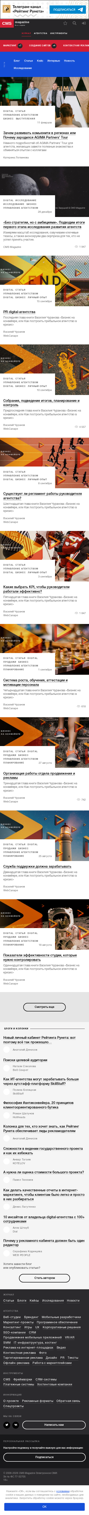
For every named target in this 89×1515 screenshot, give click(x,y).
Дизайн (51, 1357)
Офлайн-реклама (16, 1363)
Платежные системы (18, 1384)
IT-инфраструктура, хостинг (35, 1342)
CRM (32, 1332)
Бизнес (8, 119)
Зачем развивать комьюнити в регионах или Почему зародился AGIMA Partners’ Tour (39, 135)
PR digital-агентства (19, 312)
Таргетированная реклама (23, 1357)
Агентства (40, 33)
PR (62, 1357)
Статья (20, 111)
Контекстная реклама (19, 1352)
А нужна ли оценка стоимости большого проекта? (43, 1172)
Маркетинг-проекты (18, 1322)
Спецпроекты (13, 1406)
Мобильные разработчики (61, 1317)
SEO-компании (14, 1332)
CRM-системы (46, 1379)
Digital (8, 111)
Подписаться (44, 1457)
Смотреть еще (44, 1007)
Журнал (26, 33)
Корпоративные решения (62, 1327)
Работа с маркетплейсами (52, 1363)
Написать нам (54, 1424)
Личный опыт (37, 297)
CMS (6, 1379)
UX (37, 1327)
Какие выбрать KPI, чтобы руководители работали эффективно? (36, 589)
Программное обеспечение (57, 1322)
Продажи (9, 662)
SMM (7, 1342)
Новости (73, 1300)
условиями (63, 1491)
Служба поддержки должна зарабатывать (37, 866)
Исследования (53, 1300)
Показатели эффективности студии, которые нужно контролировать (40, 957)
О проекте (11, 1401)
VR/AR (69, 1337)
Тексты (73, 1357)
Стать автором (44, 1278)
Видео (61, 1347)
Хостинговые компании (54, 1384)
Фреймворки (23, 1379)
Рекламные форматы (37, 1401)
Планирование (13, 669)
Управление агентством (20, 115)
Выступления (25, 119)
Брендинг (31, 1317)
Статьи (8, 1300)
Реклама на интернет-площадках (28, 1347)
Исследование (26, 200)
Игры (28, 1327)
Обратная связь (68, 1401)
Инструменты (58, 33)
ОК (44, 1506)
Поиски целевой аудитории (25, 1060)
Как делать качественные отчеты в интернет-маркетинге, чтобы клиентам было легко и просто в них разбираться (43, 1194)
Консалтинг (12, 1327)
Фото (43, 1352)
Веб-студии (12, 1317)
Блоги (21, 1300)
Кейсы (34, 1300)
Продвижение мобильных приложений (32, 1337)
